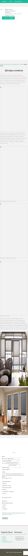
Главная (4, 1)
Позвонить (4, 501)
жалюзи (5, 489)
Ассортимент (18, 1)
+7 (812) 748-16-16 (9, 13)
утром (4, 504)
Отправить (5, 518)
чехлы (4, 493)
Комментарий (5, 467)
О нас (10, 1)
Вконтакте (4, 540)
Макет (3, 456)
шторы (4, 483)
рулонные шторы (7, 487)
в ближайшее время (8, 503)
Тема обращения (6, 481)
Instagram (4, 537)
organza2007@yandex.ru (7, 541)
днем (4, 507)
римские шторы (7, 485)
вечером (5, 508)
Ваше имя (5, 458)
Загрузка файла (6, 469)
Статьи (4, 7)
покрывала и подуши (8, 491)
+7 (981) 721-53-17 (17, 13)
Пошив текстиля (7, 4)
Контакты (11, 7)
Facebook (4, 538)
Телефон (4, 460)
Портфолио (17, 4)
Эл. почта (4, 463)
